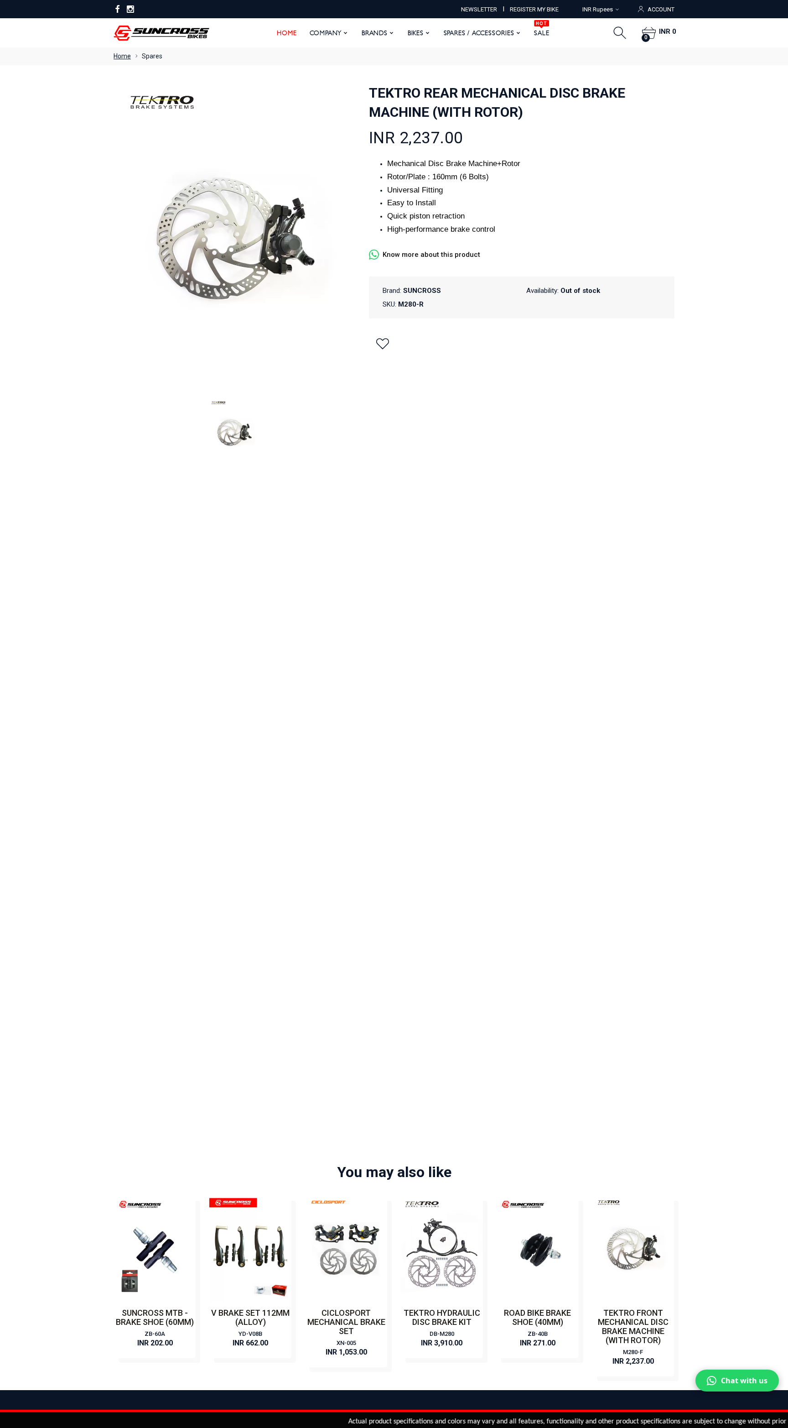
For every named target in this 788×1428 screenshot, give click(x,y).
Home (286, 32)
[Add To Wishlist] (382, 343)
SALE (541, 29)
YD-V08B (250, 1333)
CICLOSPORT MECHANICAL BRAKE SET (346, 1322)
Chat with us (744, 1381)
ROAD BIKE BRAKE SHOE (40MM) (537, 1317)
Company (326, 32)
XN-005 (346, 1342)
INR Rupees (597, 9)
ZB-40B (538, 1333)
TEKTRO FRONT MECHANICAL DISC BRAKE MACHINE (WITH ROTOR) (633, 1326)
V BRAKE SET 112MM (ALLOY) (250, 1317)
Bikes (416, 32)
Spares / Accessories (479, 32)
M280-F (633, 1352)
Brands (375, 32)
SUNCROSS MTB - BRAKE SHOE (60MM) (155, 1317)
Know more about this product (431, 254)
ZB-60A (155, 1333)
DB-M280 (442, 1333)
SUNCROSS (422, 291)
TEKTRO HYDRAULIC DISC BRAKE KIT (442, 1317)
